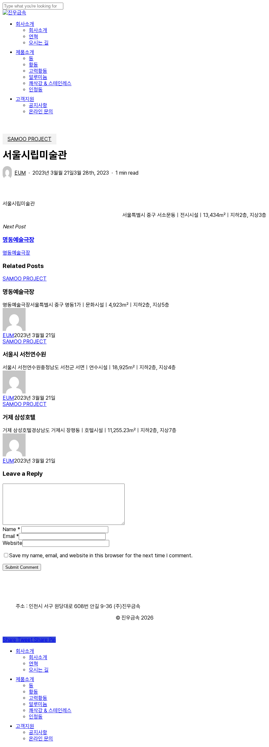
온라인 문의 (41, 739)
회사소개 (25, 651)
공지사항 (38, 732)
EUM (20, 173)
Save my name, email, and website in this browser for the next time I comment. (101, 555)
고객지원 (25, 726)
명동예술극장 (16, 253)
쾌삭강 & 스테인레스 (50, 710)
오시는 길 (39, 670)
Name (11, 529)
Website (12, 543)
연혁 (33, 664)
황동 (33, 692)
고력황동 (38, 698)
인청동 (36, 717)
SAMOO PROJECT (30, 139)
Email (11, 536)
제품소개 (25, 679)
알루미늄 (38, 704)
